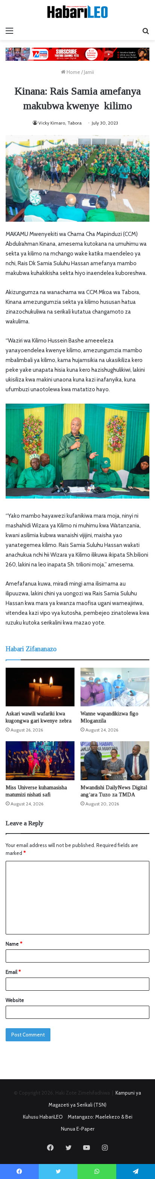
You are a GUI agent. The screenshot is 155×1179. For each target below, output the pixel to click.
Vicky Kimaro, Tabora (60, 123)
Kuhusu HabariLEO (43, 1117)
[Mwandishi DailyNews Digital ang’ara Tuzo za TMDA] (115, 760)
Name (14, 944)
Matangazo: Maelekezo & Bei (100, 1117)
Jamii (89, 72)
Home (72, 72)
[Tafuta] (145, 30)
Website (15, 1000)
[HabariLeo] (77, 11)
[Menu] (9, 30)
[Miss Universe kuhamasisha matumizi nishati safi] (40, 760)
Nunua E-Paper (77, 1129)
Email (13, 972)
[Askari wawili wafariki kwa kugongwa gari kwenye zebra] (40, 687)
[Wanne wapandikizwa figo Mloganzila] (115, 687)
